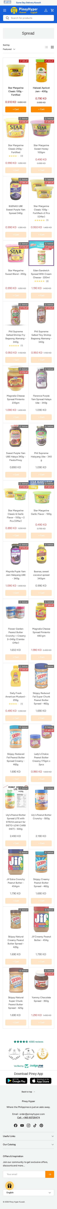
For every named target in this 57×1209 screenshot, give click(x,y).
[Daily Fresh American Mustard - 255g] (15, 676)
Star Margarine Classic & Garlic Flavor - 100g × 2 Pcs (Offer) (16, 515)
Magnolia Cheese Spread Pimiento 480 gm (41, 632)
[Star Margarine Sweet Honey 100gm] (41, 128)
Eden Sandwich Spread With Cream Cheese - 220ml (41, 274)
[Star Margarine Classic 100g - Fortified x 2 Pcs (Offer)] (41, 189)
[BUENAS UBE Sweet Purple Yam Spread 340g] (15, 189)
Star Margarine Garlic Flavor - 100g (41, 512)
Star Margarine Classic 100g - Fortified (16, 91)
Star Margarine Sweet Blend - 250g (15, 272)
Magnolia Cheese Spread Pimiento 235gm (16, 399)
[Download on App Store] (41, 1080)
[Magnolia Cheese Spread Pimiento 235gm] (15, 378)
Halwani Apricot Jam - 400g (41, 89)
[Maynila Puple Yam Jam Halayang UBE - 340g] (15, 554)
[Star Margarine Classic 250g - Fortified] (15, 128)
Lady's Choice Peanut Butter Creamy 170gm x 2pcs (41, 759)
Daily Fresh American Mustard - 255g (15, 697)
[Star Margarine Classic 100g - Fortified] (15, 70)
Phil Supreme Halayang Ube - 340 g (41, 457)
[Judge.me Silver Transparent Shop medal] (28, 1054)
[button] (52, 10)
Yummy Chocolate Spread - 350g (41, 999)
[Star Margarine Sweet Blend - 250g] (15, 253)
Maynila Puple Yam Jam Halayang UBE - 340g (15, 575)
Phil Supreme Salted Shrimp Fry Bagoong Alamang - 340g (15, 336)
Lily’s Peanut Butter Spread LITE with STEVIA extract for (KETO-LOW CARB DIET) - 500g (16, 822)
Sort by (6, 45)
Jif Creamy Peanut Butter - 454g (41, 938)
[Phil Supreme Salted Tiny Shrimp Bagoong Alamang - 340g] (41, 314)
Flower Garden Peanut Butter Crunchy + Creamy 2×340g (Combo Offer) (16, 635)
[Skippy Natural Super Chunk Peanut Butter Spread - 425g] (15, 980)
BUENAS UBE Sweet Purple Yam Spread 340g (15, 210)
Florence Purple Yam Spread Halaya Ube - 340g (41, 399)
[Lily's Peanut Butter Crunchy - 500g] (41, 797)
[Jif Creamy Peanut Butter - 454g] (41, 919)
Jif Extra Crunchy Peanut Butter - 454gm (16, 883)
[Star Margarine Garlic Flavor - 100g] (41, 493)
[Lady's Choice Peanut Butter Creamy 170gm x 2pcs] (41, 736)
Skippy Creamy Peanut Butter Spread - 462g (41, 883)
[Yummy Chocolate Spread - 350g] (41, 980)
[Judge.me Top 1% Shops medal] (42, 1054)
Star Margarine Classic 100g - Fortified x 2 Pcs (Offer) (41, 211)
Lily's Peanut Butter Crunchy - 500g (41, 817)
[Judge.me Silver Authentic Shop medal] (14, 1054)
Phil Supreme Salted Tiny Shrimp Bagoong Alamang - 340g (41, 336)
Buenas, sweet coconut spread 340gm (41, 575)
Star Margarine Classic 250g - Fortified (16, 149)
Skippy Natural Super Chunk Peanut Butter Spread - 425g (16, 1002)
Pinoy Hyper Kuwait (17, 1202)
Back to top (27, 1092)
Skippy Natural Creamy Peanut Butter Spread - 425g (16, 941)
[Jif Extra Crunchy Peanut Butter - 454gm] (15, 862)
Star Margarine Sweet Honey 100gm (41, 149)
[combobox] (28, 18)
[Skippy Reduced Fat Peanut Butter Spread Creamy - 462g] (15, 736)
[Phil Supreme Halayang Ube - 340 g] (41, 436)
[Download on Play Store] (16, 1080)
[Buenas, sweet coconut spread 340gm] (41, 554)
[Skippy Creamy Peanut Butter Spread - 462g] (41, 862)
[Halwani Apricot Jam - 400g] (41, 70)
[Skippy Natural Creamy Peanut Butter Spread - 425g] (15, 919)
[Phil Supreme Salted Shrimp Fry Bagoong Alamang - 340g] (15, 314)
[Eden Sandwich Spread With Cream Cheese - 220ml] (41, 253)
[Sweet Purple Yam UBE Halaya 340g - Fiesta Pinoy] (15, 436)
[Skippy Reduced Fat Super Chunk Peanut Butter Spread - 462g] (41, 676)
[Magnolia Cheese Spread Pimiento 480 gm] (41, 611)
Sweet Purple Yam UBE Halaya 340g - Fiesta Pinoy (15, 457)
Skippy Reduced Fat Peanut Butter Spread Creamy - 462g (16, 759)
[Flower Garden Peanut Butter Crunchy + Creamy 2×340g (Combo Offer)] (15, 611)
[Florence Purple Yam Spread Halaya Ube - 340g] (41, 378)
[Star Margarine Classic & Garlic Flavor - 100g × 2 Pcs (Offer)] (15, 493)
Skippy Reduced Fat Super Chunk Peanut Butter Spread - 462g (41, 698)
